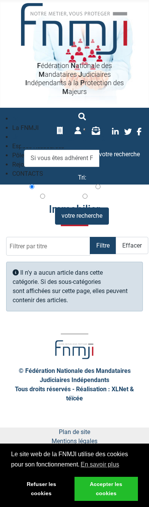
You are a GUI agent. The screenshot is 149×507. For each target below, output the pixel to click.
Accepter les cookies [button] (106, 488)
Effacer (132, 245)
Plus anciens (63, 196)
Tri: (82, 177)
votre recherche (82, 215)
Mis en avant (105, 196)
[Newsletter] (96, 130)
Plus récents (117, 187)
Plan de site (74, 432)
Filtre (103, 245)
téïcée (74, 398)
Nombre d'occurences (64, 187)
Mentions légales (74, 441)
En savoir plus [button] (100, 464)
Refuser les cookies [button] (41, 488)
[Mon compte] (78, 130)
